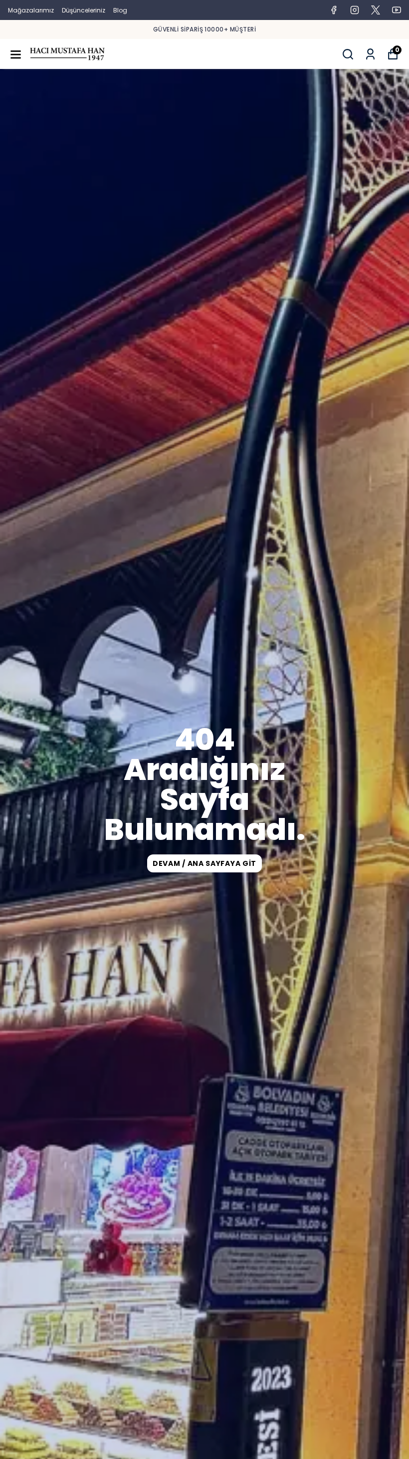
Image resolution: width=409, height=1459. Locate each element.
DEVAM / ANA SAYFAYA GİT (204, 863)
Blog (120, 10)
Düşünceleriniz (83, 10)
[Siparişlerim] (370, 54)
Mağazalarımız (31, 10)
